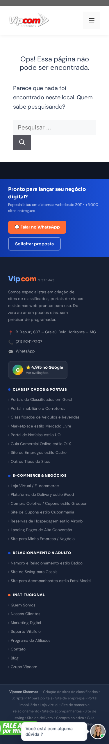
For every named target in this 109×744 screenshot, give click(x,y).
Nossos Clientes (25, 613)
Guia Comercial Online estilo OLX (41, 443)
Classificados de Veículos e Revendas (45, 417)
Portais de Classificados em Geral (41, 399)
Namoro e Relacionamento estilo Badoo (47, 563)
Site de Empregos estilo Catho (39, 452)
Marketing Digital (26, 622)
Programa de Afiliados (31, 640)
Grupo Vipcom (24, 666)
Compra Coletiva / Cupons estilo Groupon (49, 503)
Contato (18, 649)
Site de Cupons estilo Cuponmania (42, 512)
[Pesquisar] (22, 142)
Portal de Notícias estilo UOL (36, 434)
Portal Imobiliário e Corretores (38, 408)
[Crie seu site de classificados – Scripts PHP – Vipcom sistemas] (29, 20)
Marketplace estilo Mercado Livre (41, 426)
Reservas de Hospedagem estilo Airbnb (47, 521)
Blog (15, 658)
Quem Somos (23, 605)
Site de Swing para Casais (34, 571)
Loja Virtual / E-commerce (35, 485)
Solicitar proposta (34, 243)
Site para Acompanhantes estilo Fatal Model (51, 580)
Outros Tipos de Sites (30, 461)
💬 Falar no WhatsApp (37, 227)
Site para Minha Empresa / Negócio (43, 538)
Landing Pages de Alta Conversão (41, 529)
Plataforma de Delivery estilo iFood (42, 494)
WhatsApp (25, 351)
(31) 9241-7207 (29, 341)
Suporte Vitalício (26, 631)
